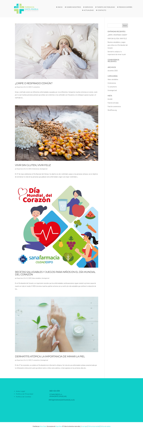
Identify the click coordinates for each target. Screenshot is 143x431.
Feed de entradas (113, 103)
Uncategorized (43, 169)
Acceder (110, 99)
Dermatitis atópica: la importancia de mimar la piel (50, 356)
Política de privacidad (93, 426)
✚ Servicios (88, 7)
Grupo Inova (20, 87)
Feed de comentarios (114, 106)
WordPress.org (112, 110)
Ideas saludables (36, 278)
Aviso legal (84, 426)
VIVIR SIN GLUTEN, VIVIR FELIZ (33, 165)
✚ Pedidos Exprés (124, 7)
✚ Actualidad (88, 10)
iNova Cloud (43, 426)
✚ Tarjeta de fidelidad (105, 7)
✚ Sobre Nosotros (73, 7)
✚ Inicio (59, 7)
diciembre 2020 (113, 71)
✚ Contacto (101, 10)
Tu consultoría (36, 87)
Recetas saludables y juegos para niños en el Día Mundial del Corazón (55, 273)
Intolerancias (35, 169)
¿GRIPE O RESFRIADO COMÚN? (33, 83)
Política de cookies (105, 426)
